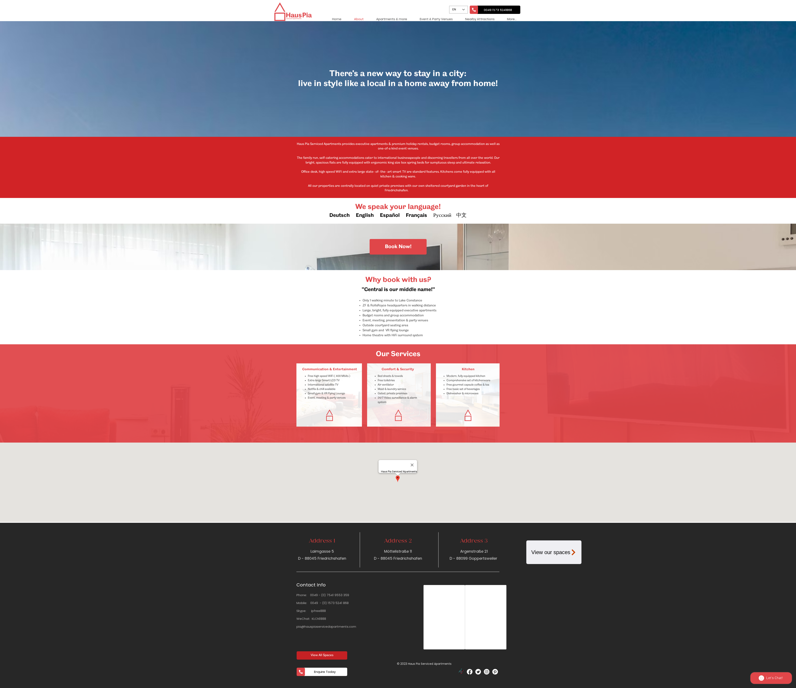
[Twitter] (478, 672)
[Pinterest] (495, 672)
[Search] (495, 10)
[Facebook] (469, 672)
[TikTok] (461, 672)
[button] (436, 19)
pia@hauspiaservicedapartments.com (326, 626)
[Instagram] (486, 672)
